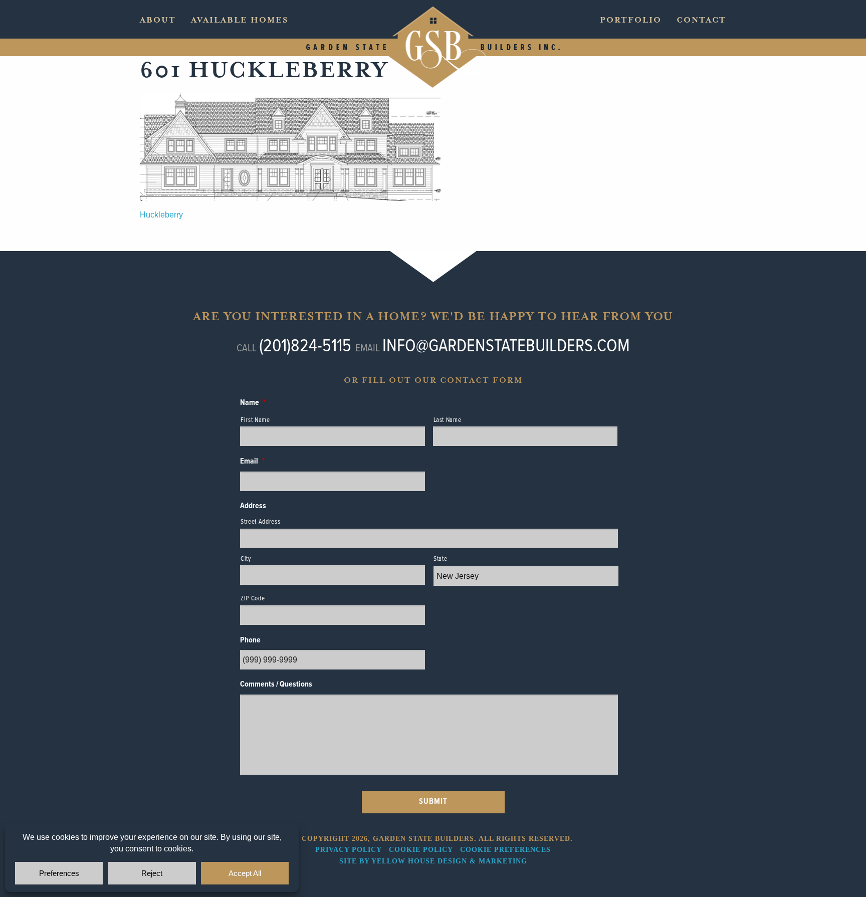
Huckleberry (161, 214)
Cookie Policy (421, 849)
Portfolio (631, 20)
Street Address (260, 522)
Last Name (448, 420)
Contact (701, 20)
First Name (255, 420)
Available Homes (239, 20)
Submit (433, 801)
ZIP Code (253, 598)
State (440, 559)
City (246, 559)
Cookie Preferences (505, 849)
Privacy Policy (348, 849)
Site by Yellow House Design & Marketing (433, 861)
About (158, 20)
